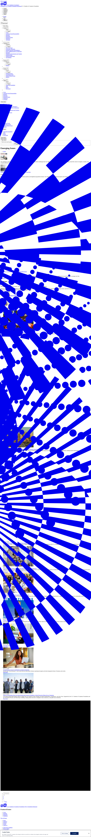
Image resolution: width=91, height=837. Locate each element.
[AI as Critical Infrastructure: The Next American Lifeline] (46, 540)
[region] (45, 833)
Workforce (5, 815)
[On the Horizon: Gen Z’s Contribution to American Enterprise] (18, 667)
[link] (4, 18)
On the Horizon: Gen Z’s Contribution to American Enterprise (16, 669)
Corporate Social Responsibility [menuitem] (10, 93)
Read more (5, 672)
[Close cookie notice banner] (88, 833)
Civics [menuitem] (4, 92)
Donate (4, 16)
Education (5, 814)
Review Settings (65, 833)
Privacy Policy (6, 828)
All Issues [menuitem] (5, 99)
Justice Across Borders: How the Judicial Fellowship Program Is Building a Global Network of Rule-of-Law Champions (28, 695)
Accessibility (6, 830)
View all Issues (4, 818)
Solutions (5, 9)
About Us (5, 825)
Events (5, 12)
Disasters (5, 813)
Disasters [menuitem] (5, 94)
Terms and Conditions (7, 827)
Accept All (74, 833)
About (5, 14)
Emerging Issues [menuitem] (6, 97)
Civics (4, 812)
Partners (5, 11)
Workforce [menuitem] (5, 98)
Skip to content (4, 1)
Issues (5, 8)
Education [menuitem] (5, 95)
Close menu (3, 101)
